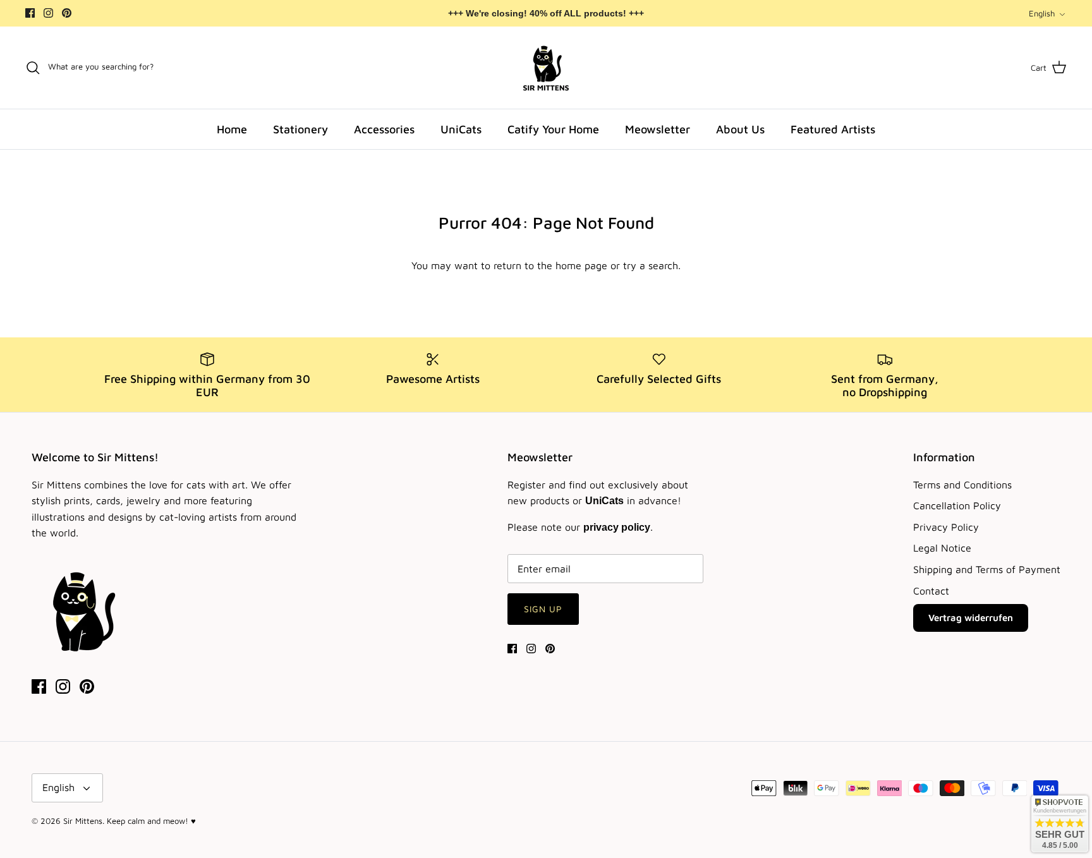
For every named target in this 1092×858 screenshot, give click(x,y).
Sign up (543, 608)
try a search (650, 265)
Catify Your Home (553, 129)
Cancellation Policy (957, 505)
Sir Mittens (82, 821)
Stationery (300, 129)
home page (581, 265)
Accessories (384, 129)
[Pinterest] (66, 13)
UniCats (461, 129)
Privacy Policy (946, 527)
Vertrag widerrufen (970, 617)
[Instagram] (48, 13)
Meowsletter (657, 129)
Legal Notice (942, 547)
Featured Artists (833, 129)
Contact (931, 590)
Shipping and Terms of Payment (986, 569)
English (1042, 13)
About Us (740, 129)
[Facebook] (30, 13)
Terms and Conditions (962, 484)
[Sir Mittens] (546, 67)
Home (232, 129)
